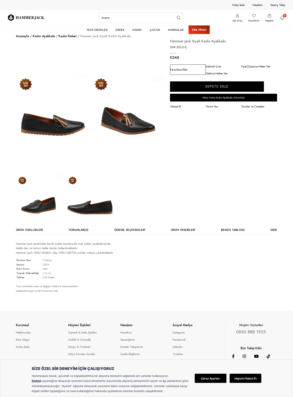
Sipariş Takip (277, 5)
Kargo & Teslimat (79, 347)
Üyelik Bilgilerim (130, 354)
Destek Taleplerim (131, 347)
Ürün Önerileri (183, 230)
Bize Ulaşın (22, 340)
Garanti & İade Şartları (82, 333)
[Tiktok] (268, 356)
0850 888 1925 (251, 332)
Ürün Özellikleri (29, 230)
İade (273, 230)
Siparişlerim (127, 340)
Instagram (179, 333)
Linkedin (177, 347)
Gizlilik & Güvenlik (79, 340)
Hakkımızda (23, 333)
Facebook (179, 340)
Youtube (178, 354)
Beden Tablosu (233, 230)
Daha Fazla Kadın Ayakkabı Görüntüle (224, 97)
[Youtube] (256, 356)
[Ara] (179, 18)
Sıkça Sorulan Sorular (81, 354)
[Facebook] (233, 356)
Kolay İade (238, 5)
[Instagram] (244, 356)
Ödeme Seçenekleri (129, 230)
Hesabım (258, 5)
